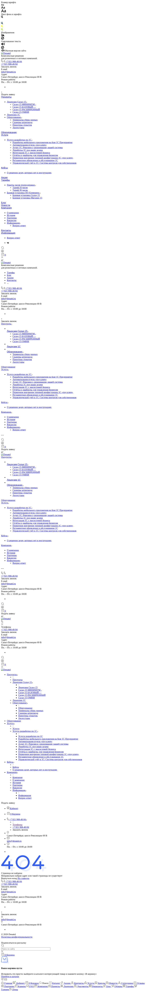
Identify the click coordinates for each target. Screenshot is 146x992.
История (11, 215)
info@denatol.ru (8, 72)
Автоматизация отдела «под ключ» (30, 145)
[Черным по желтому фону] (2, 27)
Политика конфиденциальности (16, 937)
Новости (5, 205)
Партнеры (12, 218)
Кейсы (4, 168)
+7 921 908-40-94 (13, 61)
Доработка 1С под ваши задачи (28, 150)
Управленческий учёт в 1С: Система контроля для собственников (44, 163)
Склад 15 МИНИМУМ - (24, 104)
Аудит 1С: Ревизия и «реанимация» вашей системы (38, 147)
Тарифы (5, 180)
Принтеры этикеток (22, 125)
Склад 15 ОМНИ (21, 112)
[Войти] (2, 251)
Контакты (6, 230)
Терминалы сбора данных (25, 120)
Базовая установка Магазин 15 (27, 198)
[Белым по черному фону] (2, 20)
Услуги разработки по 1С (19, 140)
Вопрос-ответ (19, 225)
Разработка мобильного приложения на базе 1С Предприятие (42, 142)
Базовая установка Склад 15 (26, 195)
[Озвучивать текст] (3, 44)
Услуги (4, 135)
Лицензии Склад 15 (17, 102)
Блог (3, 202)
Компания (6, 208)
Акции (4, 177)
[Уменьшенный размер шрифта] (2, 5)
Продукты (6, 97)
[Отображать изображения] (2, 35)
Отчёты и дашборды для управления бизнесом (35, 155)
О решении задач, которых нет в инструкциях (29, 172)
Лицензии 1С (13, 114)
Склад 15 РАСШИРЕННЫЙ (26, 109)
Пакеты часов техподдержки (21, 185)
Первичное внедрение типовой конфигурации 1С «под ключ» (43, 158)
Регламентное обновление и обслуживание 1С (35, 160)
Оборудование (14, 117)
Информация (13, 223)
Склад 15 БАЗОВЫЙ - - (24, 107)
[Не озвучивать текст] (2, 48)
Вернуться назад (9, 878)
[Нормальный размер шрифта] (3, 8)
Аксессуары (18, 127)
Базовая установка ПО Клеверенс (23, 192)
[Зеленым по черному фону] (2, 30)
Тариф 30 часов (20, 190)
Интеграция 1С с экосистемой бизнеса (31, 152)
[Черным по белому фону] (2, 17)
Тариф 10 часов (20, 187)
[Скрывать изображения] (2, 39)
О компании (13, 212)
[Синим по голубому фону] (2, 23)
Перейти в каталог (10, 976)
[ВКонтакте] (8, 242)
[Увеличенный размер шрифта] (3, 11)
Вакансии (11, 220)
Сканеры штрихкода (22, 122)
